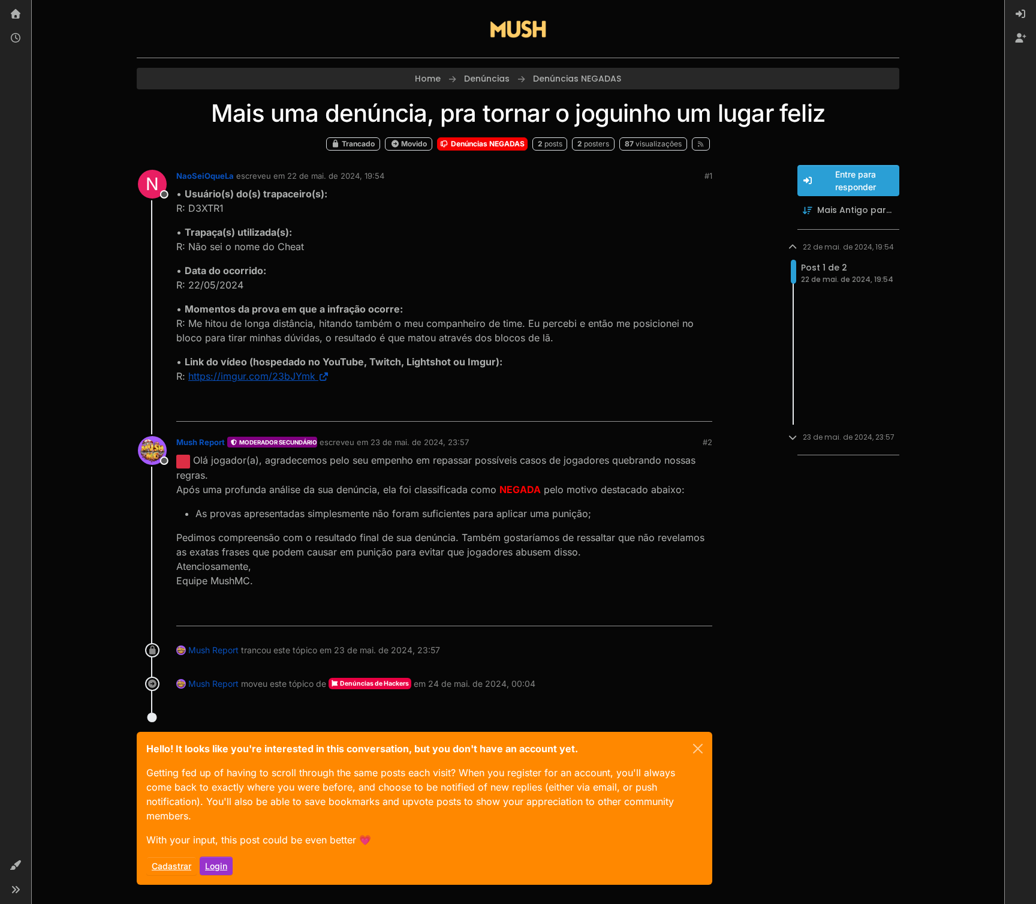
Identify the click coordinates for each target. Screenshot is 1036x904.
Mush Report (200, 442)
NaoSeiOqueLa (205, 176)
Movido (413, 143)
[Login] (1020, 14)
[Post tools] (702, 407)
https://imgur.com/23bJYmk (251, 376)
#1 (708, 176)
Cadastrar (171, 866)
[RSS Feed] (701, 144)
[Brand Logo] (518, 28)
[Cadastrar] (1020, 38)
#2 (707, 442)
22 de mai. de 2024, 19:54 (335, 176)
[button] (15, 865)
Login (216, 866)
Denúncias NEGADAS (487, 143)
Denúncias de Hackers (374, 683)
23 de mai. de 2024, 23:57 (420, 442)
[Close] (697, 748)
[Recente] (15, 38)
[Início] (15, 14)
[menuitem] (1020, 14)
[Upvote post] (659, 407)
